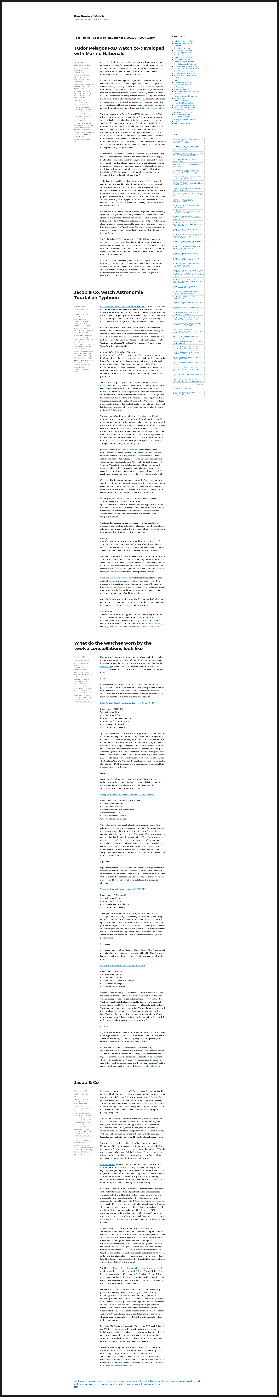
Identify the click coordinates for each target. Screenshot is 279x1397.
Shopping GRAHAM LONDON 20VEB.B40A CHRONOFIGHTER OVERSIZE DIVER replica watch (84, 136)
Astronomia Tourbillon (128, 450)
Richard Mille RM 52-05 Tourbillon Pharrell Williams (187, 363)
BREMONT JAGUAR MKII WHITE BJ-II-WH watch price (187, 165)
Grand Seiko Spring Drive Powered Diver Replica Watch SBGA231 (187, 189)
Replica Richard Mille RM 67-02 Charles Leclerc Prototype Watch (186, 337)
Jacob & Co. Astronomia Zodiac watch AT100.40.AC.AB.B (186, 254)
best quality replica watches (152, 108)
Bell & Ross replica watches (183, 43)
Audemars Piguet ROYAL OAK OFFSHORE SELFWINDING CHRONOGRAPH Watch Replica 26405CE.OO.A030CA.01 (188, 154)
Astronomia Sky (107, 1164)
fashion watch (151, 623)
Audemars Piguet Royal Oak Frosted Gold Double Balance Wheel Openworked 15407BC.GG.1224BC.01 (187, 147)
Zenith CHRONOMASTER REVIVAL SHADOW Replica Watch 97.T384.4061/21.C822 (185, 394)
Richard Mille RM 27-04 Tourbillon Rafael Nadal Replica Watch (187, 358)
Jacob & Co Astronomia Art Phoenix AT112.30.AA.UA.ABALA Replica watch (186, 292)
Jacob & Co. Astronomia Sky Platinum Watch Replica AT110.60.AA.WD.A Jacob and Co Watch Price (188, 224)
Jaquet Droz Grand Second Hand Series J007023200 (122, 965)
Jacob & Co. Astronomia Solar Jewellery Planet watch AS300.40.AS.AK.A (187, 242)
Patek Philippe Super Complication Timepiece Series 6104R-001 (128, 703)
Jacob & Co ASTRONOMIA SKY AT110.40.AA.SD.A (184, 297)
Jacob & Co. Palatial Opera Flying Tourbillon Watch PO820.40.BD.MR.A (188, 287)
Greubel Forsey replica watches (185, 73)
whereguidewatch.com (150, 1384)
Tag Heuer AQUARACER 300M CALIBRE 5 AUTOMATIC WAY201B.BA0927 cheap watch (187, 369)
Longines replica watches (183, 82)
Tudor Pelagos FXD (144, 260)
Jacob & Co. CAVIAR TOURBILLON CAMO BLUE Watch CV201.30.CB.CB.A (187, 259)
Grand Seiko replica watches (184, 71)
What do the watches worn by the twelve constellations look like (113, 645)
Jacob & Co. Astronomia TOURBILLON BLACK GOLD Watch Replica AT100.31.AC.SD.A (186, 248)
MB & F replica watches (182, 85)
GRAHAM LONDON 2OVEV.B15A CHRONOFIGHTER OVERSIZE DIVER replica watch (82, 72)
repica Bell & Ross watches (183, 103)
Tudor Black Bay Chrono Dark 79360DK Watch (187, 375)
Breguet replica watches (182, 48)
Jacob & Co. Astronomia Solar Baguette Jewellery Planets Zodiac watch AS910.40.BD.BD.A (187, 236)
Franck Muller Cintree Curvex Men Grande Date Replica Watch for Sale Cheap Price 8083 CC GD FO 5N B (187, 183)
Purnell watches (179, 98)
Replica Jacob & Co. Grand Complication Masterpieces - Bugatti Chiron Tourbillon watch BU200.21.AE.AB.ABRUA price (187, 324)
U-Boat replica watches (182, 117)
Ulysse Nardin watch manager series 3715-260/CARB (123, 889)
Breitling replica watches (183, 50)
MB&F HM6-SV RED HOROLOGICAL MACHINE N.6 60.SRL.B (185, 313)
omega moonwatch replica (183, 1381)
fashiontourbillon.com (160, 1381)
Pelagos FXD (110, 172)
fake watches (106, 666)
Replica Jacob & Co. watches (184, 105)
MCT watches (179, 87)
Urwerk (176, 121)
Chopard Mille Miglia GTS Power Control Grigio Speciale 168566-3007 (187, 177)
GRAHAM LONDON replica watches (186, 69)
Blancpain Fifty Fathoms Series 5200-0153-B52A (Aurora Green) (127, 794)
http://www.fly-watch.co (121, 1366)
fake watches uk (152, 1066)
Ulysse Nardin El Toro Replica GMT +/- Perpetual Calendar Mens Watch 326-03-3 (188, 380)
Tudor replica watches (82, 65)
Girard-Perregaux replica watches (186, 66)
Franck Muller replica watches (185, 64)
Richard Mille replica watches (184, 108)
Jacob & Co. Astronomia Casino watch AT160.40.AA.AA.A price (186, 211)
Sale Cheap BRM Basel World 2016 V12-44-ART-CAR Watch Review (83, 358)
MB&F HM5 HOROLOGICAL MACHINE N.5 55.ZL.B (187, 308)
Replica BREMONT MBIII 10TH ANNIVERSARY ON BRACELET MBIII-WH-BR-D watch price (83, 88)
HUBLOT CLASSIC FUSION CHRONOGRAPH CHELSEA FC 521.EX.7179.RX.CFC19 (183, 200)
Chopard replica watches (183, 57)
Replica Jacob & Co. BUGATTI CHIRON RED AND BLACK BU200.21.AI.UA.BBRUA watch (83, 97)
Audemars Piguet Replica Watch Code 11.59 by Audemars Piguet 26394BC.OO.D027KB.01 (188, 141)
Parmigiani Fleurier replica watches (187, 92)
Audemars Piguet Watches (183, 41)
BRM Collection (179, 55)
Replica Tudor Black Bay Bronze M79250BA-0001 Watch (83, 116)
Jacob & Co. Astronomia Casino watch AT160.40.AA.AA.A (186, 206)
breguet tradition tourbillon (106, 1384)
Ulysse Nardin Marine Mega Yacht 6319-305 (188, 385)
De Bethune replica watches (184, 62)
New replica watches (81, 660)
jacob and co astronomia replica (117, 1381)
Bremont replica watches (183, 53)
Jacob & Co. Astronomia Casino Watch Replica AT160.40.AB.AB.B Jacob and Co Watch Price (187, 217)
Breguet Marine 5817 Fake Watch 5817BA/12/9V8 (184, 160)
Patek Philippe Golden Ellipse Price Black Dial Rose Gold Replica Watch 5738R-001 (187, 318)
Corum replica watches (182, 59)
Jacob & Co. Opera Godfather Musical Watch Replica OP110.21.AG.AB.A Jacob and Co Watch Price (188, 281)
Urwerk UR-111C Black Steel (182, 389)
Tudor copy (130, 62)
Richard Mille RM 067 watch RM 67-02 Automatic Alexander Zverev (186, 352)
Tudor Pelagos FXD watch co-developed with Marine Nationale (119, 50)
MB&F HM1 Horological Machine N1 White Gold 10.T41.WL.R (187, 302)
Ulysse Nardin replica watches (185, 119)
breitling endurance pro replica (88, 1381)
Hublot (176, 78)
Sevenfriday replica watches (184, 110)
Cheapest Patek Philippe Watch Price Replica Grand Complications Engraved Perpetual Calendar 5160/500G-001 (187, 171)
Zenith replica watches (182, 124)
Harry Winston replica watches (185, 75)
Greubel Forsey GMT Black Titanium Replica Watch (188, 194)
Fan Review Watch (89, 16)
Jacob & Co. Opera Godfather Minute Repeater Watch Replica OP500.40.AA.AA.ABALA (186, 265)
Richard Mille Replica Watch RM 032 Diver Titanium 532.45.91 (187, 342)
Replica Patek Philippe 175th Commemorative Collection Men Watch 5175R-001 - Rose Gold (187, 331)
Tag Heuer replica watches (183, 112)
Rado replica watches (181, 101)
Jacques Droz (130, 1011)
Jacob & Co (86, 1082)
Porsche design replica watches (185, 96)
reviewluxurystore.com (128, 1384)
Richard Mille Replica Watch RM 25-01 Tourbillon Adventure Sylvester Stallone (187, 347)
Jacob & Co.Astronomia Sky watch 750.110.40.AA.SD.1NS (185, 230)
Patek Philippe (179, 94)
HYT (175, 80)
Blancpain (177, 46)
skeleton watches (131, 1268)
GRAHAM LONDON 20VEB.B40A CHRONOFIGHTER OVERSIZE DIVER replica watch (82, 667)
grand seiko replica (140, 1381)
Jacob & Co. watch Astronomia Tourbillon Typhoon (108, 295)
